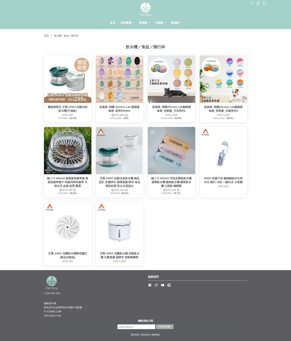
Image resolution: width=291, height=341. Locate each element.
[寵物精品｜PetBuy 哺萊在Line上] (169, 286)
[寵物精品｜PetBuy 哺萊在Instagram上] (156, 286)
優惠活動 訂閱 (145, 320)
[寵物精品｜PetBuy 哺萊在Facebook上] (150, 286)
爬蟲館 (175, 22)
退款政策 (145, 335)
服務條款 (156, 335)
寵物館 (143, 22)
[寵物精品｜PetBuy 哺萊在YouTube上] (163, 286)
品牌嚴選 (126, 22)
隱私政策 (135, 335)
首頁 (112, 22)
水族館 (159, 22)
